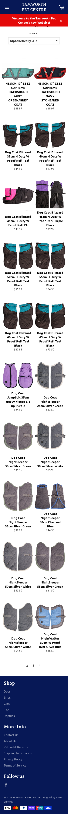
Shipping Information (18, 753)
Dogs (7, 691)
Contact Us (11, 735)
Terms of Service (15, 765)
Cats (7, 703)
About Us (10, 741)
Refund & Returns (16, 747)
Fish (6, 709)
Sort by (34, 33)
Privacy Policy (13, 759)
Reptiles (9, 716)
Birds (7, 697)
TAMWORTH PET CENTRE (34, 7)
